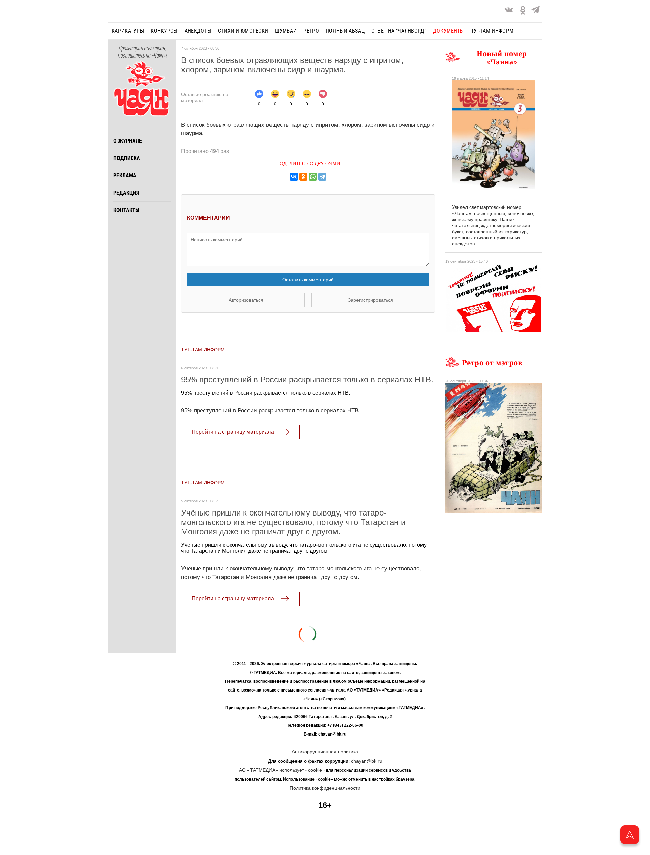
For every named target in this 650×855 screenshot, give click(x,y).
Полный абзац (345, 31)
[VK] (508, 11)
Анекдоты (198, 31)
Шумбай (286, 31)
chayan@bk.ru (366, 761)
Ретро (311, 31)
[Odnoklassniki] (523, 11)
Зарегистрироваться (370, 300)
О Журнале (127, 141)
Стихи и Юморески (243, 31)
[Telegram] (535, 11)
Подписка (126, 158)
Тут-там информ (492, 31)
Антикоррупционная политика (325, 751)
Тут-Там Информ (203, 349)
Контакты (126, 210)
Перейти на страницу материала (233, 432)
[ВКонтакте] (294, 177)
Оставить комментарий (308, 279)
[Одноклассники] (303, 177)
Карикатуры (128, 31)
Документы (448, 31)
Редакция (126, 193)
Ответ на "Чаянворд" (398, 31)
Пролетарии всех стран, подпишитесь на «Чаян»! (142, 52)
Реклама (124, 175)
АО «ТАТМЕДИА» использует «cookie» (282, 770)
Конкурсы (164, 31)
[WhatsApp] (313, 177)
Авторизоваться (246, 300)
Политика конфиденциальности (325, 788)
